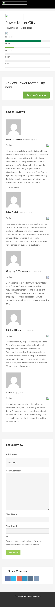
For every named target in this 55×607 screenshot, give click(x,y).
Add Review (11, 454)
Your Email (11, 526)
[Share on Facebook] (8, 578)
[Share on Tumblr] (30, 578)
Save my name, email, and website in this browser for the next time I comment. (24, 543)
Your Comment (13, 470)
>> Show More (12, 187)
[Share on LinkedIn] (25, 578)
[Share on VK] (36, 578)
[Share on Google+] (19, 578)
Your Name (11, 514)
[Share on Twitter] (13, 578)
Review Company (36, 95)
